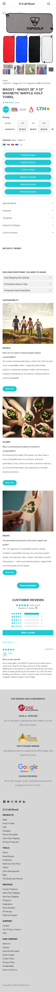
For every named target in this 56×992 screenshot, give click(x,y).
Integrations (8, 904)
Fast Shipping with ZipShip (16, 278)
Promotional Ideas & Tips (15, 284)
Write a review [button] (28, 633)
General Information (11, 951)
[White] (20, 144)
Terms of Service (10, 970)
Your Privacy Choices (12, 929)
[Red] (12, 144)
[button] (16, 614)
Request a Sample (28, 177)
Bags (5, 819)
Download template (28, 192)
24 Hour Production (11, 842)
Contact (6, 926)
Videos (5, 867)
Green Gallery (9, 955)
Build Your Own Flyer (12, 864)
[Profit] (28, 511)
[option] (28, 37)
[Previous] (6, 37)
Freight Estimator (28, 155)
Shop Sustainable (28, 585)
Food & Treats (9, 823)
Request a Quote (28, 162)
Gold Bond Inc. (24, 985)
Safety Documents (28, 184)
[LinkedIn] (24, 801)
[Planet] (28, 417)
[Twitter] (20, 801)
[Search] (48, 3)
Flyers (5, 852)
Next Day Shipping (10, 896)
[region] (28, 126)
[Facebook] (4, 801)
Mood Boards (8, 856)
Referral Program (10, 915)
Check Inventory (10, 233)
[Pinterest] (16, 801)
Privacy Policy (9, 962)
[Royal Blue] (16, 144)
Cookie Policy (8, 958)
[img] (8, 649)
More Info (10, 389)
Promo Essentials (10, 834)
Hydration (7, 831)
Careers (6, 947)
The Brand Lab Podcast (13, 879)
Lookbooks (7, 860)
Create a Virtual (28, 170)
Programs (7, 900)
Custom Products (10, 889)
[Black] (4, 144)
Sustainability (8, 966)
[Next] (50, 37)
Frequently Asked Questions (17, 290)
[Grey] (8, 144)
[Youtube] (8, 801)
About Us (7, 943)
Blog (4, 875)
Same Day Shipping (11, 838)
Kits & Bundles (9, 908)
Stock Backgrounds (11, 871)
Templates (7, 218)
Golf (4, 827)
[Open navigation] (4, 4)
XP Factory (7, 911)
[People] (28, 323)
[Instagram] (12, 801)
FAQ (5, 933)
